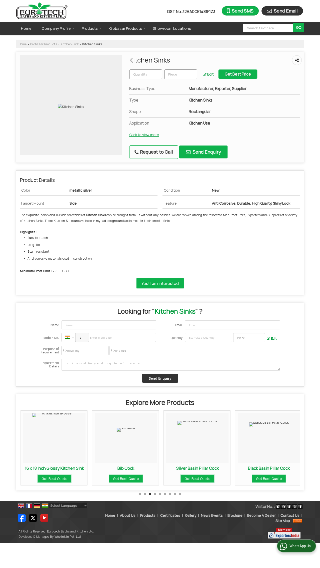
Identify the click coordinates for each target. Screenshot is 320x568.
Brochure (235, 515)
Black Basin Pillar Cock (269, 468)
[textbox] (269, 28)
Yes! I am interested (160, 283)
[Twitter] (33, 517)
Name (54, 325)
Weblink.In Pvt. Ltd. (68, 536)
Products (90, 28)
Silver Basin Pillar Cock (197, 468)
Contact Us (290, 515)
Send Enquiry (206, 152)
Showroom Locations (172, 28)
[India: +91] (69, 337)
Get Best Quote (55, 478)
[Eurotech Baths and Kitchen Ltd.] (42, 11)
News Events (212, 515)
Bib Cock (126, 468)
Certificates (170, 515)
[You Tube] (44, 517)
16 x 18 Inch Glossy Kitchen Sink (54, 468)
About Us (128, 515)
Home (26, 28)
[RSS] (297, 520)
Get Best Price (238, 74)
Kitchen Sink (69, 44)
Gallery (190, 515)
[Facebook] (22, 517)
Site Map (283, 520)
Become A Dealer (261, 515)
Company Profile (56, 28)
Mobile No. (51, 338)
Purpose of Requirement (50, 350)
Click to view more (144, 134)
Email (178, 325)
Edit (210, 74)
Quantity (176, 338)
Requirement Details (50, 364)
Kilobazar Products (125, 28)
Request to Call (156, 152)
